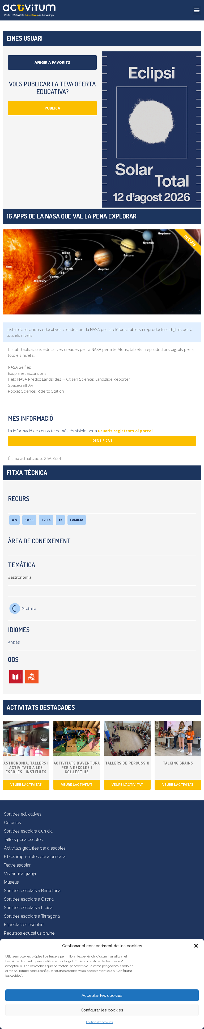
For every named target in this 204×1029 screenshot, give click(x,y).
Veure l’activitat (26, 785)
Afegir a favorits (52, 62)
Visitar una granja (20, 873)
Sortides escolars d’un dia (28, 831)
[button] (196, 945)
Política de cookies (99, 1022)
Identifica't (102, 440)
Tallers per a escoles (23, 839)
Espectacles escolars (24, 924)
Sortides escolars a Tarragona (32, 916)
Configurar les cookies (102, 1010)
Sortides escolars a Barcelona (32, 890)
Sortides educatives (22, 814)
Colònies (12, 822)
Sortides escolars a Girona (29, 899)
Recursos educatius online (29, 933)
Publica (52, 108)
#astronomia (19, 577)
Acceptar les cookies (102, 995)
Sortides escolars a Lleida (28, 907)
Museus (11, 882)
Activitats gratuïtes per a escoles (35, 848)
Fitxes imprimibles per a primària (35, 856)
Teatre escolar (17, 865)
